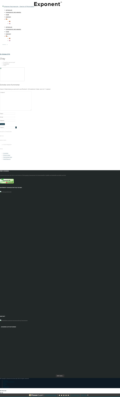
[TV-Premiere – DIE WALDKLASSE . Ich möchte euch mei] (45, 348)
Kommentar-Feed (7, 157)
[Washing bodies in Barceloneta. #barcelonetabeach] (45, 369)
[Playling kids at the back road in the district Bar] (105, 369)
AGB (4, 385)
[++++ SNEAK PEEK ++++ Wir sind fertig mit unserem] (14, 348)
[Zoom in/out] (5, 390)
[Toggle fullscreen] (4, 390)
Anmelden (5, 153)
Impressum (6, 387)
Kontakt (8, 17)
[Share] (2, 390)
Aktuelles (9, 10)
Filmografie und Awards (13, 12)
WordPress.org (7, 159)
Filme (7, 14)
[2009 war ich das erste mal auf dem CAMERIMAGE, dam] (105, 343)
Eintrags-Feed (6, 155)
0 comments (6, 63)
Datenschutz (6, 386)
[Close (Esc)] (0, 390)
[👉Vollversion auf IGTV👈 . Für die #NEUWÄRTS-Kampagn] (75, 347)
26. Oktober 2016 (5, 54)
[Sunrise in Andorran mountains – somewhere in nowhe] (14, 370)
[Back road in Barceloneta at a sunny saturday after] (75, 370)
